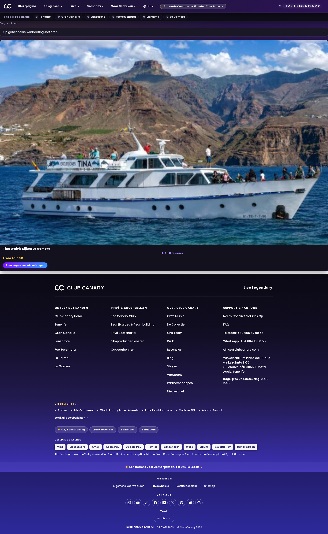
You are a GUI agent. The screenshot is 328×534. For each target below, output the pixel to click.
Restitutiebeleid (187, 486)
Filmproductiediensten (127, 341)
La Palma (153, 17)
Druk (170, 341)
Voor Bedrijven (122, 6)
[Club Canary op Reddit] (190, 502)
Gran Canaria (70, 17)
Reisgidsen (52, 6)
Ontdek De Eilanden (71, 308)
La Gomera (177, 17)
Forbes (63, 410)
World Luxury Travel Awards (119, 410)
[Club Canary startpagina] (8, 6)
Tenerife (45, 17)
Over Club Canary (183, 308)
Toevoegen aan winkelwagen (25, 265)
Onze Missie (175, 316)
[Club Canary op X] (172, 502)
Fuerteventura (126, 17)
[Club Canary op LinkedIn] (164, 502)
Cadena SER (187, 410)
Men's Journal (84, 410)
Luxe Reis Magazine (158, 410)
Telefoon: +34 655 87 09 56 (243, 333)
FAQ (226, 324)
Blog (170, 358)
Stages (172, 366)
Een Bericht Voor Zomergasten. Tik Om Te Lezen (164, 467)
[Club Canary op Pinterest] (181, 502)
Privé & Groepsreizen (129, 308)
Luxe (73, 6)
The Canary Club (123, 316)
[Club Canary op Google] (199, 502)
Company (94, 6)
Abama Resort (212, 410)
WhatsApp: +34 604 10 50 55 (244, 341)
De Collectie (175, 324)
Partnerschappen (180, 383)
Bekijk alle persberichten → (71, 418)
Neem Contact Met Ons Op (243, 316)
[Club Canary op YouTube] (137, 502)
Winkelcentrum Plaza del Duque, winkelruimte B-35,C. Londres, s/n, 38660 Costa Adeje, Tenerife (247, 365)
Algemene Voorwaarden (128, 486)
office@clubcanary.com (241, 350)
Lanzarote (98, 17)
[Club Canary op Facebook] (155, 502)
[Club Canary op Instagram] (129, 502)
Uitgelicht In (66, 404)
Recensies (174, 350)
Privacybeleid (160, 486)
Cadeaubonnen (122, 350)
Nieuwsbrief (175, 391)
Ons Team (174, 333)
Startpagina (27, 6)
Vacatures (175, 375)
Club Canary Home (69, 316)
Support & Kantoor (240, 308)
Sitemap (209, 486)
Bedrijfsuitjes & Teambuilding (133, 324)
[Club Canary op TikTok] (146, 502)
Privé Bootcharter (123, 333)
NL (149, 6)
